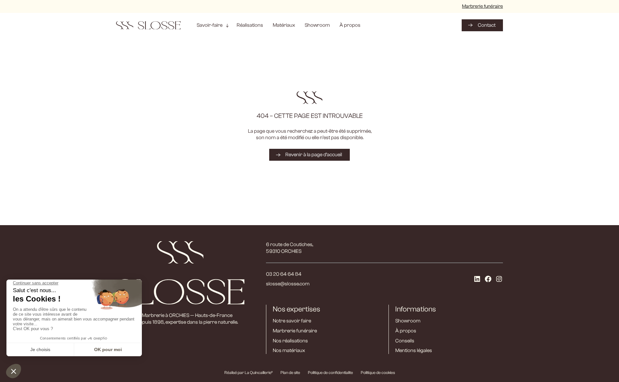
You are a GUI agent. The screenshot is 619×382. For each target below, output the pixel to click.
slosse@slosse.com (288, 284)
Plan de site (290, 372)
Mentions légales (413, 350)
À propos (405, 331)
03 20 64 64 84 (283, 274)
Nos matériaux (289, 350)
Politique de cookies (378, 372)
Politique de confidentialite (330, 372)
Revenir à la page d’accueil (313, 155)
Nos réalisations (290, 341)
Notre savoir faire (292, 321)
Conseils (404, 341)
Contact (487, 25)
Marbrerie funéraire (482, 6)
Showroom (407, 321)
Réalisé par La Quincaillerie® (248, 372)
